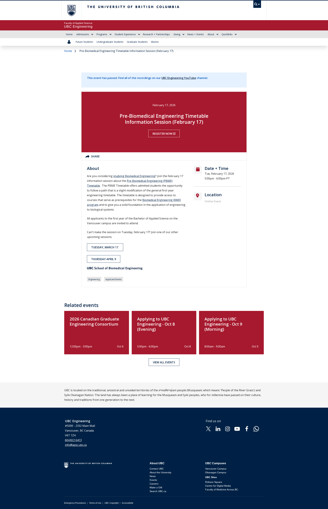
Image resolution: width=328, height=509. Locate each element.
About (211, 34)
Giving (177, 34)
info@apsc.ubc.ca (76, 445)
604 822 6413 (73, 440)
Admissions (82, 34)
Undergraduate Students (110, 41)
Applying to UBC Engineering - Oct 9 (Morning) (223, 324)
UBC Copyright (112, 503)
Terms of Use (95, 503)
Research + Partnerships (156, 34)
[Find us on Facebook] (246, 428)
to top (317, 500)
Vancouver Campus (215, 468)
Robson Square (213, 482)
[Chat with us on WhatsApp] (256, 428)
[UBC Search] (257, 5)
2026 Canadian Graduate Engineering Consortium (94, 321)
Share (95, 156)
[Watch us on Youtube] (237, 428)
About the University (160, 472)
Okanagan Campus (215, 472)
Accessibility (127, 503)
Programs (101, 34)
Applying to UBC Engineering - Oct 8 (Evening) (156, 324)
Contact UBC (157, 468)
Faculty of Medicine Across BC (221, 489)
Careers (154, 483)
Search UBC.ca (158, 491)
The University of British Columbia (71, 10)
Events (153, 480)
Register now (162, 134)
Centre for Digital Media (218, 485)
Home (69, 34)
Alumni (155, 41)
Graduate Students (137, 41)
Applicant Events (113, 279)
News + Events (195, 34)
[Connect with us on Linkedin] (218, 428)
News (153, 476)
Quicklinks (227, 34)
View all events (164, 362)
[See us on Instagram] (227, 428)
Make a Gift (156, 487)
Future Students (84, 41)
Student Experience (125, 34)
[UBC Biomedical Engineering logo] (136, 268)
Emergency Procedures (75, 503)
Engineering (94, 279)
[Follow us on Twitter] (208, 428)
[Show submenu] (92, 34)
